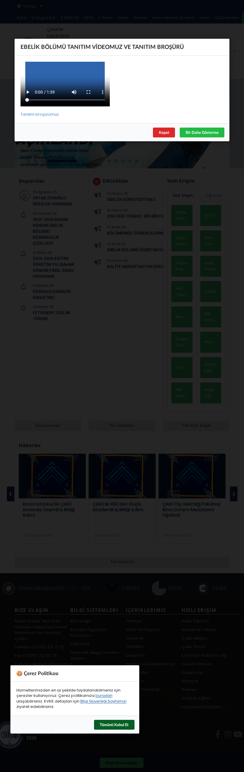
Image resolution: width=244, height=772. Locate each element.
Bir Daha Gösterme (202, 132)
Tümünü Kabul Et (114, 724)
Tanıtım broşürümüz (40, 114)
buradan (104, 695)
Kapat (164, 132)
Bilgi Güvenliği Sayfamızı (103, 701)
